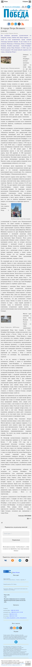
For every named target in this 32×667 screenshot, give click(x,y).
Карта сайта (7, 594)
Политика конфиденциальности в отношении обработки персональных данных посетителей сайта (14, 600)
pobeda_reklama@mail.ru (21, 617)
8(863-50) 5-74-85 (13, 615)
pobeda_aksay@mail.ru (11, 617)
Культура (16, 33)
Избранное (11, 33)
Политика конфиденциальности (14, 665)
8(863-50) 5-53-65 (13, 614)
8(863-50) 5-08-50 (15, 610)
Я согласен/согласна (27, 663)
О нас (5, 596)
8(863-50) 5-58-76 (15, 612)
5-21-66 (21, 612)
